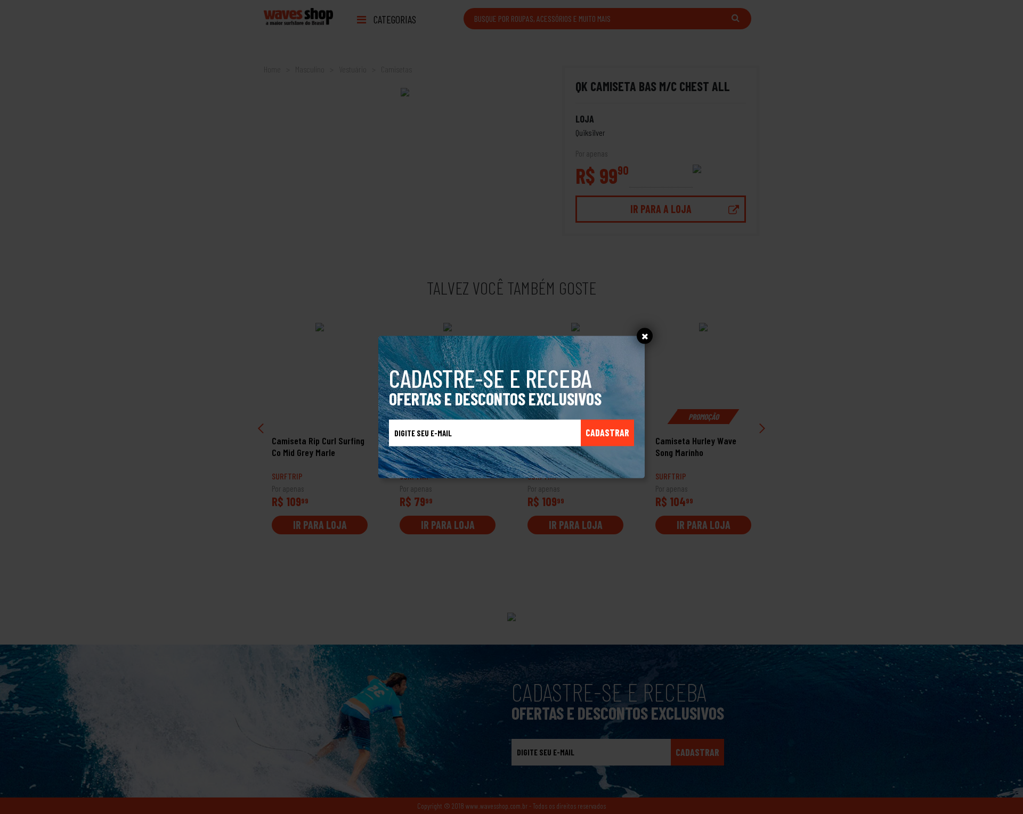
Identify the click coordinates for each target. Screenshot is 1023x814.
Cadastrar (607, 432)
